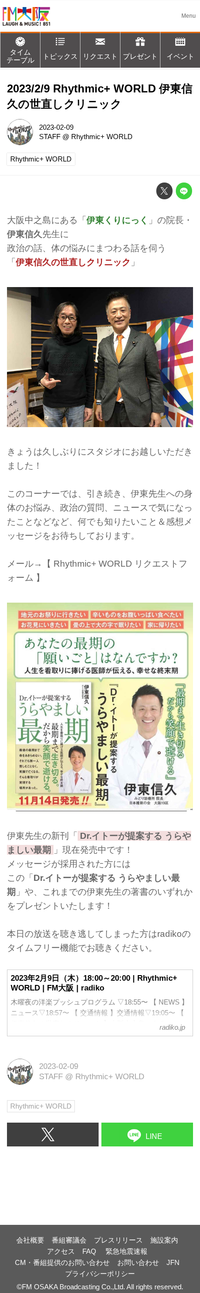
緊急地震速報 (126, 1251)
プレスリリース (118, 1240)
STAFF (49, 137)
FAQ (90, 1251)
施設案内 (164, 1240)
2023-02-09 (56, 127)
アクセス (61, 1251)
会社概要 (30, 1240)
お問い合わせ (138, 1262)
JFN (173, 1262)
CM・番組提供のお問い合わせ (62, 1262)
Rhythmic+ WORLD (102, 137)
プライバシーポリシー (100, 1274)
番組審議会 (69, 1240)
